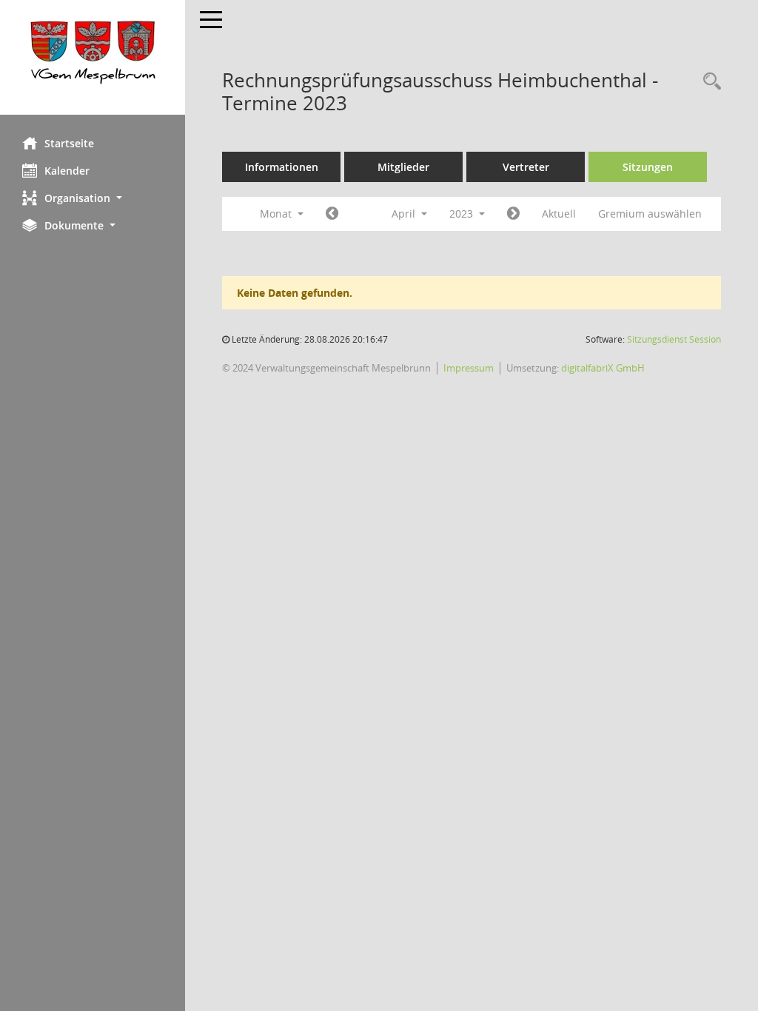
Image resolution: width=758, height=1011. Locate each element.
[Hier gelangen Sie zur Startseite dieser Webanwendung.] (92, 57)
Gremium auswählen (650, 213)
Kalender (67, 171)
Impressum (468, 367)
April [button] (405, 213)
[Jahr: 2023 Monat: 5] (513, 214)
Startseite (69, 143)
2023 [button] (462, 213)
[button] (92, 198)
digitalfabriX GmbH (603, 367)
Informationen (281, 167)
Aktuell (559, 213)
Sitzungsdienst (674, 339)
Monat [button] (277, 213)
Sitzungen (648, 167)
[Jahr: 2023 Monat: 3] (332, 214)
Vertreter (526, 167)
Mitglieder (403, 167)
